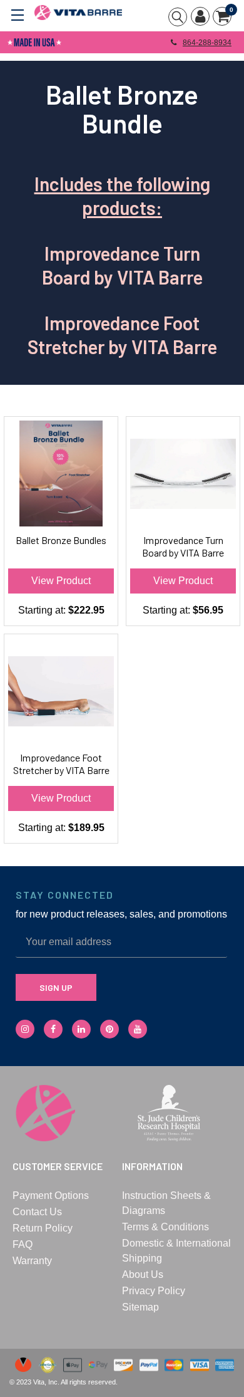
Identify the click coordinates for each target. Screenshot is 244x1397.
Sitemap (140, 1307)
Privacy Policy (153, 1290)
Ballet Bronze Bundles (61, 540)
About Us (142, 1274)
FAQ (23, 1244)
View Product (61, 580)
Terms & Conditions (165, 1227)
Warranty (32, 1260)
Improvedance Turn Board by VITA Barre (183, 546)
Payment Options (51, 1195)
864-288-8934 (207, 42)
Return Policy (43, 1228)
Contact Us (37, 1211)
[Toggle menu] (17, 14)
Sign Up (56, 987)
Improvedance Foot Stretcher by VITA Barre (61, 763)
